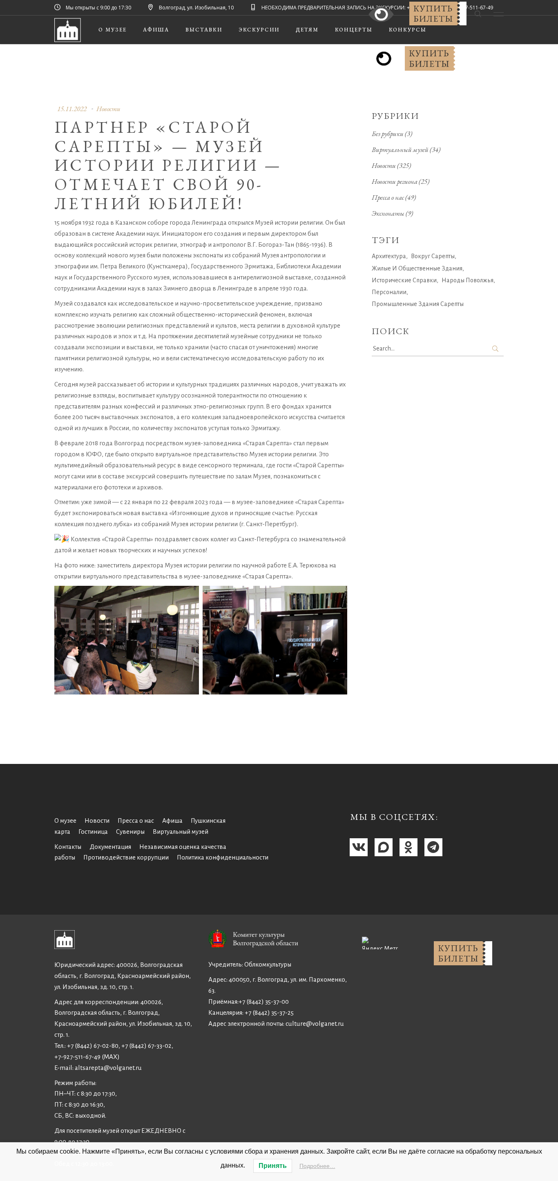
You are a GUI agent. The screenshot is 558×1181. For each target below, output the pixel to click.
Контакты (67, 846)
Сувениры (130, 831)
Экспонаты (388, 213)
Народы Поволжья (467, 280)
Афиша (172, 820)
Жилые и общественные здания (417, 268)
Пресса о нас (388, 197)
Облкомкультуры (267, 964)
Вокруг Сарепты (433, 256)
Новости (108, 108)
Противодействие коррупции (126, 857)
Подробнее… (317, 1166)
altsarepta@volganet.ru (108, 1067)
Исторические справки (404, 280)
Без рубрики (388, 133)
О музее (65, 820)
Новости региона (394, 181)
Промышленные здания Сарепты (418, 304)
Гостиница (93, 831)
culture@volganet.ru (315, 1023)
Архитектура (389, 256)
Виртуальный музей (400, 149)
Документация (110, 846)
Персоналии (389, 292)
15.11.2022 (72, 108)
